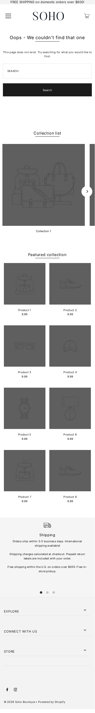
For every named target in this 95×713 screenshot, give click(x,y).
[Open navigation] (8, 16)
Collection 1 (43, 231)
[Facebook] (7, 690)
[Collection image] (43, 185)
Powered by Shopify (51, 702)
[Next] (86, 191)
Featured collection (47, 254)
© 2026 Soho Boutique (19, 702)
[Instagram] (15, 690)
